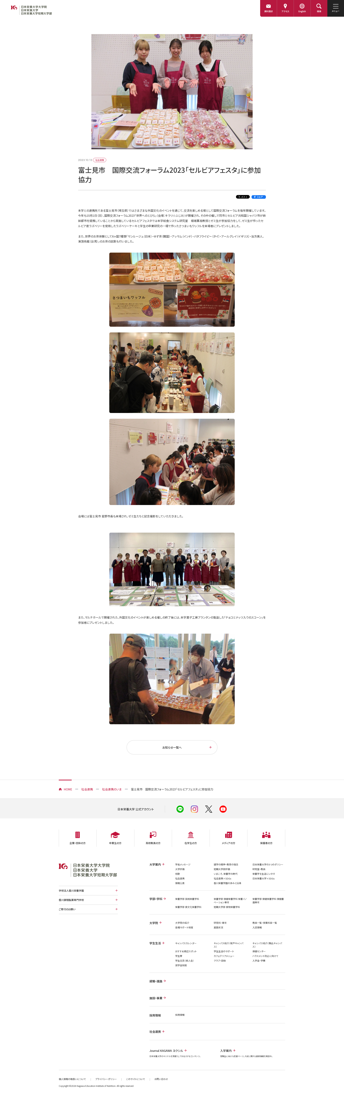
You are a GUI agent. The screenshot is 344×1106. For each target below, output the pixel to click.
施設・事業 (155, 998)
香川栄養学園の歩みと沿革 (227, 883)
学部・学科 (155, 899)
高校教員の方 (153, 843)
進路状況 (218, 927)
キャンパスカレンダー (186, 943)
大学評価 (180, 869)
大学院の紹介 (182, 922)
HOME (68, 789)
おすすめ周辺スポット (186, 951)
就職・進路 (155, 981)
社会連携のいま (112, 789)
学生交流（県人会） (184, 960)
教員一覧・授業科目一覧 (264, 922)
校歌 (177, 873)
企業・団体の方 (78, 843)
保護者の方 (266, 843)
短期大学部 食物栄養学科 (227, 907)
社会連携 (87, 789)
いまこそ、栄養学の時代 (225, 873)
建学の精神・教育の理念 (226, 864)
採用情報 (180, 1014)
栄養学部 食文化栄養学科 (188, 907)
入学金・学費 (258, 960)
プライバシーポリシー (106, 1079)
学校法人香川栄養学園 (71, 890)
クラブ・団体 (220, 960)
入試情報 (257, 927)
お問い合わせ (161, 1079)
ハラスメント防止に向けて (265, 956)
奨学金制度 (181, 965)
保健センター (259, 951)
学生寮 (178, 956)
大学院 (153, 923)
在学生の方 (191, 843)
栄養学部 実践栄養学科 (187, 899)
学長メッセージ (182, 864)
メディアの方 (228, 843)
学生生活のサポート (224, 951)
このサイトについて (135, 1079)
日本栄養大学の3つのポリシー (267, 864)
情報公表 (180, 883)
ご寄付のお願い (67, 909)
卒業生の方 (115, 843)
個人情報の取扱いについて (72, 1079)
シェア (260, 196)
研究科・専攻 (220, 922)
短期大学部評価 (222, 869)
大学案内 (155, 864)
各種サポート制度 (184, 927)
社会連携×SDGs (222, 878)
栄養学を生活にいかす (263, 873)
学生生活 (155, 943)
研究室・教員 (258, 869)
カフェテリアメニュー (224, 956)
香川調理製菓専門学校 (71, 900)
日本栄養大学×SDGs (263, 878)
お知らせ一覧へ (172, 747)
